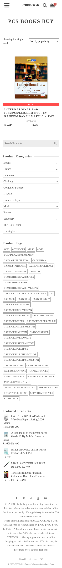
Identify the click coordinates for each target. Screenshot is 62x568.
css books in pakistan (16, 315)
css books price (39, 332)
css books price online (17, 337)
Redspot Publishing (15, 393)
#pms (40, 249)
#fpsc (31, 249)
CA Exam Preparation (16, 260)
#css (6, 249)
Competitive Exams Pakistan (21, 288)
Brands (7, 168)
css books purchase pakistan (21, 360)
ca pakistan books (15, 266)
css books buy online (17, 304)
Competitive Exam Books (19, 277)
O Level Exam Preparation (19, 387)
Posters (7, 212)
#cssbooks (18, 249)
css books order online (41, 321)
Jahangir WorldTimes (17, 382)
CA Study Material (15, 271)
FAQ (41, 559)
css (52, 293)
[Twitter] (23, 498)
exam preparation (37, 365)
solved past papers (41, 393)
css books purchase (16, 349)
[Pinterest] (45, 498)
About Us (22, 559)
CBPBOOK (35, 271)
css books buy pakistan (18, 310)
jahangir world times (40, 376)
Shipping (33, 559)
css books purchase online (20, 354)
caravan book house (41, 266)
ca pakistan (39, 260)
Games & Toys (11, 200)
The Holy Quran (12, 224)
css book (9, 299)
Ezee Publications (15, 371)
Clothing (8, 181)
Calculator (9, 175)
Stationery (8, 218)
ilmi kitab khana (14, 376)
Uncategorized (11, 231)
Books (7, 162)
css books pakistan (15, 332)
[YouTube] (38, 498)
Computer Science (13, 187)
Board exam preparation (19, 255)
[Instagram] (31, 498)
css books (24, 299)
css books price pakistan (19, 343)
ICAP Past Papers (38, 371)
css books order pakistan (19, 326)
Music (6, 206)
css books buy (41, 299)
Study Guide (11, 398)
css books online (43, 315)
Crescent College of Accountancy (25, 293)
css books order (14, 321)
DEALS (8, 193)
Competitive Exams (15, 282)
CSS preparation (13, 365)
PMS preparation (48, 387)
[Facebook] (16, 498)
